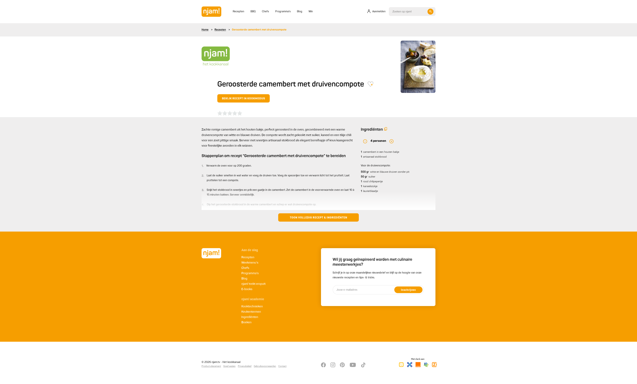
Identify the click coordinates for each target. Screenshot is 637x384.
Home (205, 30)
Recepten (220, 30)
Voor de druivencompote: (375, 165)
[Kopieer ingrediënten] (386, 129)
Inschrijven (408, 290)
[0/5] (229, 113)
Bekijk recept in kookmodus (243, 98)
